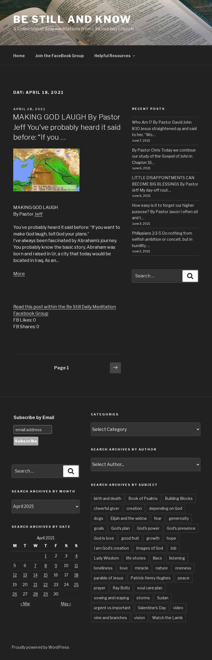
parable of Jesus (108, 578)
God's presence (181, 528)
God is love (104, 538)
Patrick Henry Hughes (151, 578)
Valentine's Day (152, 607)
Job (173, 548)
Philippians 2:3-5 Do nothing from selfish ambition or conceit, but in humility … (162, 239)
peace (183, 578)
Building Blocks (179, 498)
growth (153, 538)
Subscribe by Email (34, 417)
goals (99, 528)
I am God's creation (111, 548)
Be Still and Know (72, 19)
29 (45, 594)
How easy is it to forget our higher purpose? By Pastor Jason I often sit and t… (165, 211)
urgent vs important (112, 607)
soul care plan (149, 587)
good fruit (130, 538)
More (19, 273)
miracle (142, 568)
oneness (183, 568)
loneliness (103, 568)
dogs (98, 518)
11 (76, 565)
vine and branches (110, 617)
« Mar (25, 603)
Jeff (39, 214)
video (178, 607)
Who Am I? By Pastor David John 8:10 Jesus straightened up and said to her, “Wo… (164, 128)
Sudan (162, 597)
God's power (148, 528)
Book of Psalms (143, 498)
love (124, 568)
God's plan (120, 528)
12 (15, 574)
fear (157, 518)
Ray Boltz (121, 587)
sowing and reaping (111, 597)
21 (35, 584)
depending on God (165, 508)
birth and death (107, 498)
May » (66, 603)
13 (25, 574)
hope (171, 538)
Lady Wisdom (106, 558)
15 (46, 574)
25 (76, 584)
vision (139, 617)
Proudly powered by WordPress (40, 647)
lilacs (157, 558)
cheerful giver (106, 508)
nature (162, 568)
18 (76, 574)
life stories (136, 558)
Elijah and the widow (128, 518)
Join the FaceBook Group (59, 55)
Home (19, 55)
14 (35, 574)
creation (134, 508)
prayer (99, 587)
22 (45, 584)
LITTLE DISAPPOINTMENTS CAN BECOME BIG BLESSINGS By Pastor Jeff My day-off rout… (165, 183)
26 (14, 594)
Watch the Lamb (167, 617)
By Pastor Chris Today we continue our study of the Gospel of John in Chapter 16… (164, 156)
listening (177, 558)
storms (143, 597)
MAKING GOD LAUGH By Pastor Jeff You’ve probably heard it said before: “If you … (67, 127)
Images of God (149, 548)
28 (35, 594)
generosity (179, 518)
